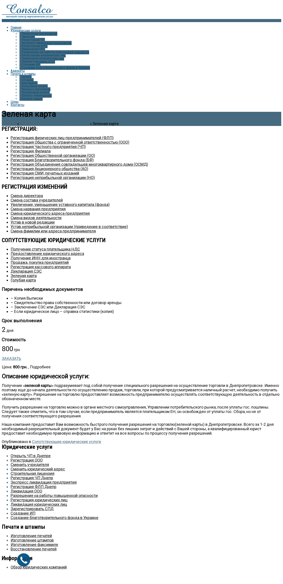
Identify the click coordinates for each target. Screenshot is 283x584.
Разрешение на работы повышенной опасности (54, 52)
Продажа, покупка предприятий (40, 262)
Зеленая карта (24, 275)
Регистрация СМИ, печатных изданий (45, 173)
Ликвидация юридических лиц (41, 58)
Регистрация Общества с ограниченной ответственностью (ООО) (70, 142)
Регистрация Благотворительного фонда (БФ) (52, 160)
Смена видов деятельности (36, 217)
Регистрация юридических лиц (42, 55)
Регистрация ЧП (32, 40)
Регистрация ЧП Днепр (32, 478)
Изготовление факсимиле (34, 544)
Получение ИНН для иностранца (41, 258)
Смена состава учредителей (37, 200)
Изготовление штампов (32, 540)
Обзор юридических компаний (39, 567)
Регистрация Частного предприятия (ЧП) (48, 146)
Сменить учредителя (30, 464)
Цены (15, 102)
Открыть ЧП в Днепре (31, 455)
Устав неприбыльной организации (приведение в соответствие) (69, 226)
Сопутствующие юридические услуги (54, 123)
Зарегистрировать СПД (37, 61)
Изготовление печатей (31, 535)
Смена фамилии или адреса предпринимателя (53, 231)
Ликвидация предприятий (38, 34)
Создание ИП (29, 65)
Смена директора (27, 195)
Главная (16, 27)
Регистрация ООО (27, 460)
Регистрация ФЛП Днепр (33, 486)
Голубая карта (23, 280)
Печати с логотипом (34, 89)
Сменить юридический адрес (38, 469)
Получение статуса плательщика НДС (45, 249)
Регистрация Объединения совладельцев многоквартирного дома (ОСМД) (79, 164)
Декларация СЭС (26, 271)
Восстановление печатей (34, 549)
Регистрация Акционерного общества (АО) (49, 168)
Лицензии (27, 37)
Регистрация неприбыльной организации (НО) (53, 177)
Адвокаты (18, 71)
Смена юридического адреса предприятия (50, 213)
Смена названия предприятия (38, 209)
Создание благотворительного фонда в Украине (54, 68)
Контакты (17, 105)
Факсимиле (28, 83)
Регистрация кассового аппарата (41, 266)
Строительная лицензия (32, 473)
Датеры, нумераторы (35, 95)
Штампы (26, 80)
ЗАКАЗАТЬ (11, 358)
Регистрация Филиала (31, 151)
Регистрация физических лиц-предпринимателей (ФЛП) (62, 137)
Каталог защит (31, 99)
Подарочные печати (34, 92)
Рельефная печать (33, 86)
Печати (25, 77)
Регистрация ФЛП (33, 46)
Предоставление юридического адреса (47, 253)
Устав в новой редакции (33, 222)
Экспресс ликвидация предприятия (45, 43)
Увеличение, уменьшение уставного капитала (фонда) (60, 204)
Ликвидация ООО (32, 49)
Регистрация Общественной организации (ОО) (53, 155)
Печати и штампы (23, 74)
